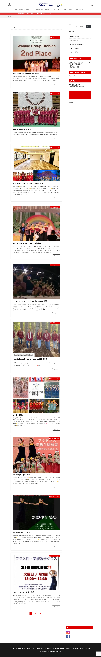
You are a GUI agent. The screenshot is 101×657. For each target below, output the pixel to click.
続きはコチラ (72, 75)
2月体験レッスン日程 (21, 532)
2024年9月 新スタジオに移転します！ (29, 183)
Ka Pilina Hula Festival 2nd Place (26, 73)
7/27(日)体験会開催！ (75, 40)
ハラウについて (55, 37)
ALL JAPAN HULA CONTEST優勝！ (27, 243)
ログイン (71, 102)
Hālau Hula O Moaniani (55, 651)
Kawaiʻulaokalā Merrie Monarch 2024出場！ (31, 359)
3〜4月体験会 (18, 415)
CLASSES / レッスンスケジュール (27, 9)
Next (41, 613)
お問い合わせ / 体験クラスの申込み (77, 9)
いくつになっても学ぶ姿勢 (24, 592)
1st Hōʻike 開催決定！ (75, 36)
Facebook (73, 93)
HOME (15, 9)
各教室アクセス (48, 9)
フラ (15, 16)
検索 (70, 24)
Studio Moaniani (58, 9)
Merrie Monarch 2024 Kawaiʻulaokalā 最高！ (31, 301)
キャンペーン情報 (55, 378)
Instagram (73, 96)
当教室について (39, 9)
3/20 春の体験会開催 (74, 48)
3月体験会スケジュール (22, 475)
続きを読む (56, 84)
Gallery (66, 9)
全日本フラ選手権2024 (22, 129)
